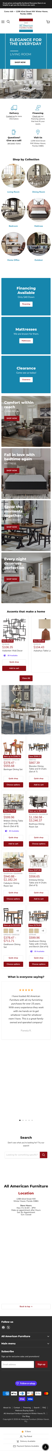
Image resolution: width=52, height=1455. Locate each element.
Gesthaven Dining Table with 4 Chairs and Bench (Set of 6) (38, 944)
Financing (27, 1407)
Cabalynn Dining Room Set (11, 884)
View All (26, 678)
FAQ (44, 1407)
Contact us (10, 116)
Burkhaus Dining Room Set (36, 825)
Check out (36, 116)
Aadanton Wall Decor (12, 650)
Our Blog (26, 1416)
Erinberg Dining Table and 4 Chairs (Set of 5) (37, 882)
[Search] (43, 1155)
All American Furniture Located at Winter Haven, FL (24, 1413)
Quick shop (14, 662)
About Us (7, 1407)
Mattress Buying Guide (24, 1410)
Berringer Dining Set (13, 769)
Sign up (41, 1364)
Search (36, 1407)
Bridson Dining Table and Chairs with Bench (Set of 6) (13, 823)
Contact (17, 1407)
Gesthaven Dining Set (12, 945)
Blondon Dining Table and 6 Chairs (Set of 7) (37, 769)
